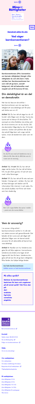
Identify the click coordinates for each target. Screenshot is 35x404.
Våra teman (5, 393)
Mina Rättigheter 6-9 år (8, 382)
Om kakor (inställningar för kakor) (11, 363)
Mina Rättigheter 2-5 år (8, 379)
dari (5, 290)
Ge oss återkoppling (7, 340)
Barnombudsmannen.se (8, 328)
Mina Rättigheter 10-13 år (9, 384)
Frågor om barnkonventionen (10, 342)
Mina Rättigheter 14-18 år (9, 387)
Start (13, 14)
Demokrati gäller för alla (18, 32)
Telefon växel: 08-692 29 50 (10, 337)
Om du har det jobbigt (8, 351)
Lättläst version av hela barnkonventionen (17, 268)
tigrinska (7, 295)
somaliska (8, 297)
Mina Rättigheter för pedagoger (10, 390)
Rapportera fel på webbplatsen (10, 366)
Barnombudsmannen (6, 322)
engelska (7, 300)
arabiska (7, 292)
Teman (18, 14)
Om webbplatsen (6, 361)
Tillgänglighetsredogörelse (9, 369)
